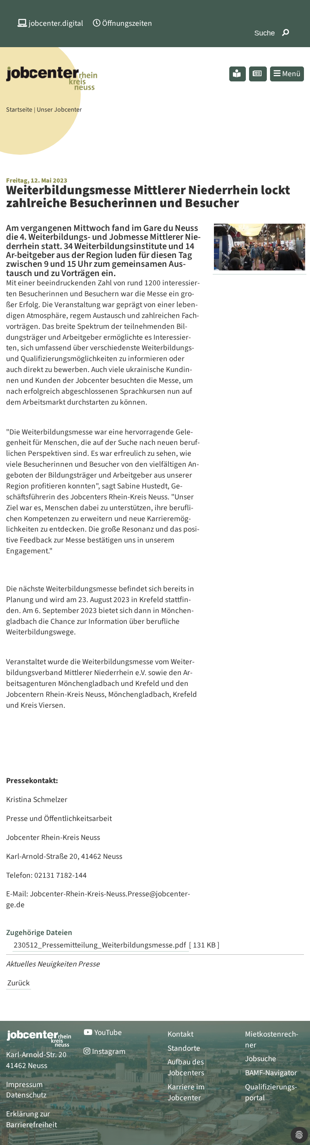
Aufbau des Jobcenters (186, 1068)
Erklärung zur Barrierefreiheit (31, 1119)
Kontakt (180, 1034)
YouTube (108, 1032)
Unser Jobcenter (59, 109)
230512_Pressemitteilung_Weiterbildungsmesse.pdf (101, 945)
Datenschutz (26, 1095)
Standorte (184, 1048)
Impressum (24, 1084)
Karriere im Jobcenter (186, 1092)
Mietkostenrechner (271, 1040)
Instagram (109, 1051)
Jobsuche (260, 1059)
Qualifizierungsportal (271, 1092)
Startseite (19, 109)
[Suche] (285, 33)
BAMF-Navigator (271, 1073)
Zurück (18, 983)
